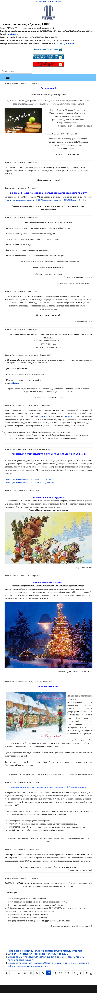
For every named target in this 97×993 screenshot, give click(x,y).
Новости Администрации (14, 83)
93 (25, 973)
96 (43, 973)
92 (19, 973)
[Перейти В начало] (7, 973)
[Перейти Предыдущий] (13, 973)
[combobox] (16, 71)
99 (60, 973)
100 (67, 973)
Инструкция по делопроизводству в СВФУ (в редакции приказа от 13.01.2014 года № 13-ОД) (45, 200)
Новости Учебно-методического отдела (20, 355)
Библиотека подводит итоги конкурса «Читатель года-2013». (38, 953)
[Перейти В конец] (87, 973)
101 (74, 973)
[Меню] (7, 77)
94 (31, 973)
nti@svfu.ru (13, 34)
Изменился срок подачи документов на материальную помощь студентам (45, 950)
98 (54, 973)
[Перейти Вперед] (81, 973)
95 (37, 973)
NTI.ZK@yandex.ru (65, 43)
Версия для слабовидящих (48, 1)
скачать (43, 416)
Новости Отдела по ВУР (54, 134)
